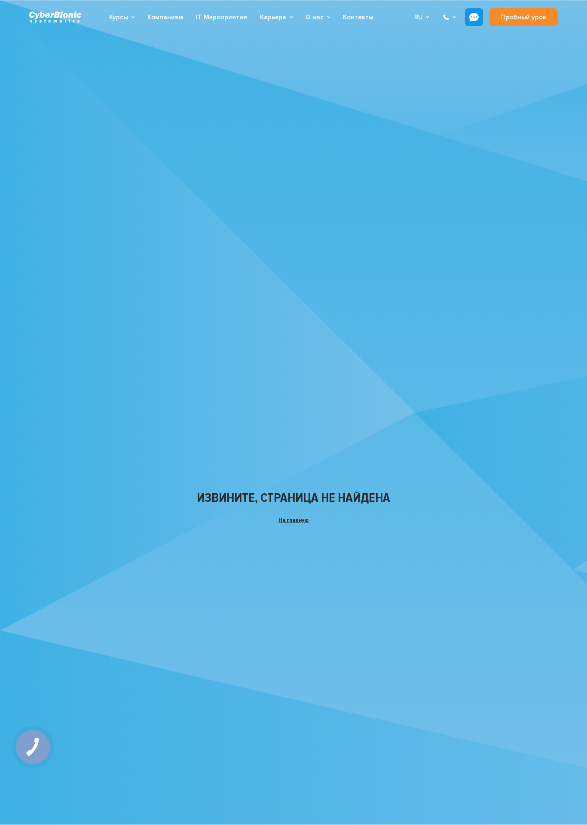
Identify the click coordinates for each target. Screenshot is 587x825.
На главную (293, 520)
